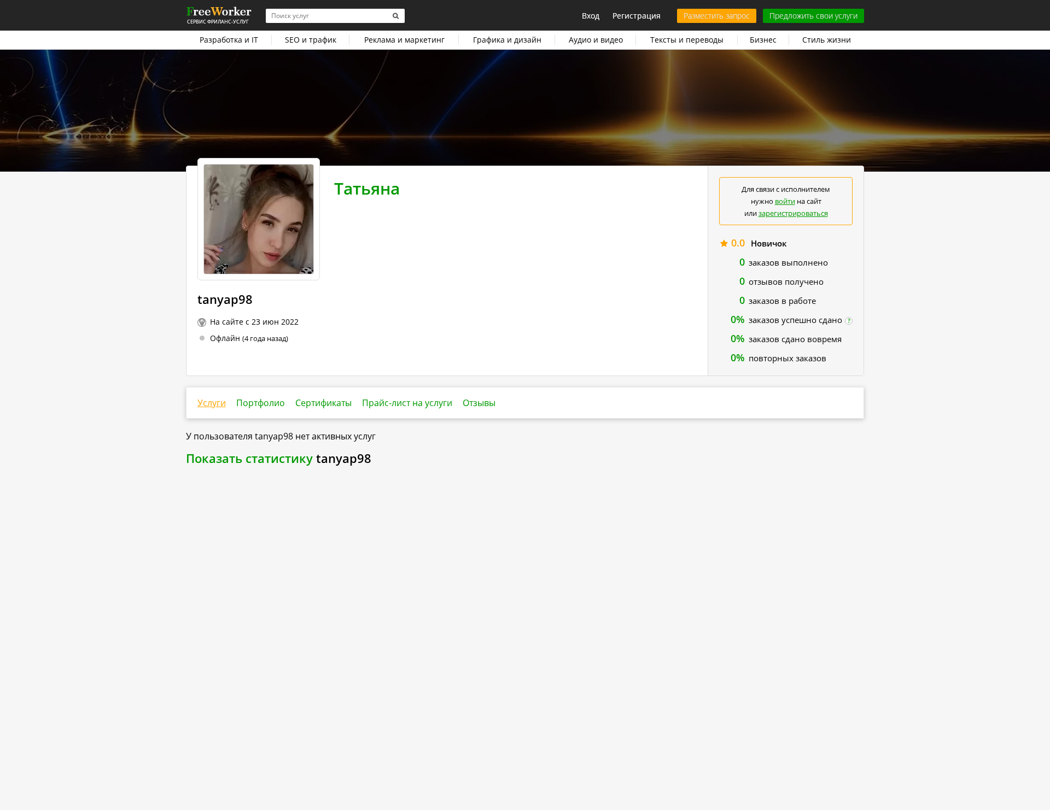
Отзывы (479, 403)
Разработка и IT (229, 39)
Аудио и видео (596, 39)
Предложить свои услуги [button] (813, 15)
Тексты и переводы (687, 39)
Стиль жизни (826, 39)
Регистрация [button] (636, 15)
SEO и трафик (310, 39)
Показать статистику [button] (249, 458)
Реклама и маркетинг (404, 39)
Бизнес (763, 39)
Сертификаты (323, 403)
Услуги (211, 403)
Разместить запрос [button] (717, 15)
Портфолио (260, 403)
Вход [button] (590, 15)
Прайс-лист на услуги (407, 403)
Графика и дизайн (507, 39)
